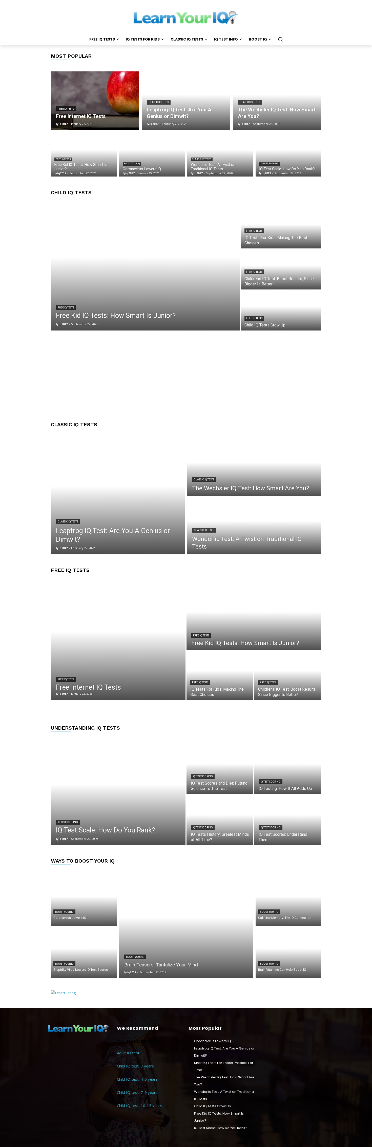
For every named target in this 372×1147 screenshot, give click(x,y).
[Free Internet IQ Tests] (95, 100)
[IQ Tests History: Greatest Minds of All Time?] (220, 820)
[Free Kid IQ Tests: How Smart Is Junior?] (84, 154)
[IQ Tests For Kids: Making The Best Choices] (281, 228)
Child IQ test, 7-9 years (137, 1092)
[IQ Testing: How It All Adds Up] (287, 769)
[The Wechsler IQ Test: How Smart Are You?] (277, 100)
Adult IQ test (128, 1052)
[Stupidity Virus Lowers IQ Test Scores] (84, 953)
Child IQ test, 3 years (135, 1065)
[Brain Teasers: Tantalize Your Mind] (186, 927)
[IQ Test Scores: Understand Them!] (287, 820)
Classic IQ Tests (159, 102)
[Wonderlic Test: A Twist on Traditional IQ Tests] (220, 154)
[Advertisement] (186, 376)
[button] (280, 39)
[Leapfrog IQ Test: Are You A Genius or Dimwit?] (186, 100)
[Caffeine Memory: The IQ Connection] (288, 901)
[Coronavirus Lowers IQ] (152, 154)
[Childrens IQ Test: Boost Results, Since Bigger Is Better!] (281, 269)
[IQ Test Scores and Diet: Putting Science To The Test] (220, 769)
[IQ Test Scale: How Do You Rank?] (288, 154)
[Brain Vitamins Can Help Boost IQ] (288, 953)
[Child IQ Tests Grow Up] (281, 310)
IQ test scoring (269, 163)
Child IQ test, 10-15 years (139, 1105)
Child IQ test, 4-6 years (137, 1079)
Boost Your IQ (132, 163)
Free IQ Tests (66, 108)
